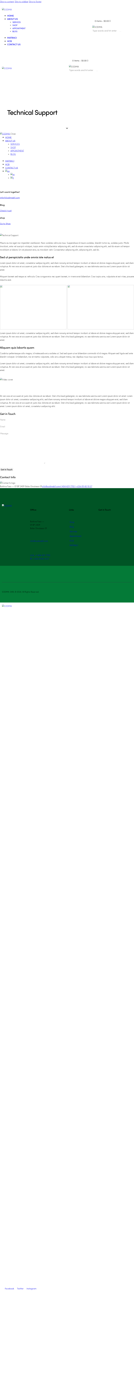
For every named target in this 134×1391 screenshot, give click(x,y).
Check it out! (6, 210)
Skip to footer (35, 1)
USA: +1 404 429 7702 (40, 555)
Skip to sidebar (21, 1)
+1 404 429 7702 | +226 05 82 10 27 (76, 486)
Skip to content (7, 1)
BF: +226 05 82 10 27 (39, 558)
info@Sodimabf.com (10, 197)
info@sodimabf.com (51, 486)
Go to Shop (5, 223)
